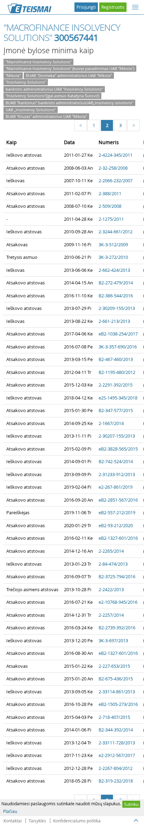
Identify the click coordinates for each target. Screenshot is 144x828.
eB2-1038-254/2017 (118, 334)
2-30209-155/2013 (117, 308)
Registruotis (112, 7)
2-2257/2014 (111, 615)
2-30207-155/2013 (117, 436)
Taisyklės (37, 820)
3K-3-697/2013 (113, 640)
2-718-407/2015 (114, 717)
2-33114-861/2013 (117, 691)
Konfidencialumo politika (77, 820)
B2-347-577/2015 (116, 410)
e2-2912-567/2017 (117, 755)
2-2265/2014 (111, 551)
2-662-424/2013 (114, 270)
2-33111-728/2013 (117, 742)
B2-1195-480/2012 (117, 372)
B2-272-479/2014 (116, 282)
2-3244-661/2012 (115, 231)
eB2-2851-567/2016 (118, 500)
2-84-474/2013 (113, 564)
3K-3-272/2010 (113, 257)
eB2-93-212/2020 (116, 525)
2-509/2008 (110, 206)
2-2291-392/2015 (115, 385)
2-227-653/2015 (114, 666)
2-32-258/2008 (113, 168)
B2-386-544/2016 (116, 295)
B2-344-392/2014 (116, 730)
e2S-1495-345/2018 (118, 398)
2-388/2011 (110, 193)
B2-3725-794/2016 (117, 576)
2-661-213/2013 (114, 321)
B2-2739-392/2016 (117, 627)
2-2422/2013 (111, 589)
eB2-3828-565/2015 (118, 449)
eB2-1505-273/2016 (118, 704)
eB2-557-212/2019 (117, 512)
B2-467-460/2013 (116, 359)
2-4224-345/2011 (115, 155)
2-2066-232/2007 (115, 180)
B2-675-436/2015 (116, 678)
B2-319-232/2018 (116, 781)
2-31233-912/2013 (117, 474)
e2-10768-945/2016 (118, 602)
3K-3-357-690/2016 (118, 347)
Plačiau (10, 811)
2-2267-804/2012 (115, 768)
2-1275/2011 (111, 219)
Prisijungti (86, 7)
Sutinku (131, 804)
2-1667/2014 (111, 423)
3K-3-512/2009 (113, 244)
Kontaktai (12, 820)
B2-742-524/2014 (116, 461)
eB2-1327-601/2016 (118, 538)
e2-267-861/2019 (115, 487)
